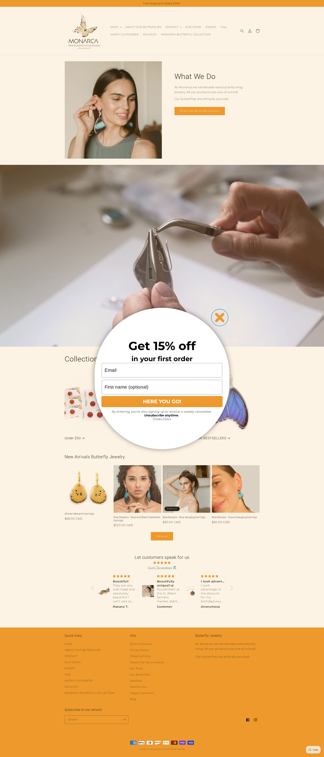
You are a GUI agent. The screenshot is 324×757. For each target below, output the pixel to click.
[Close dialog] (219, 317)
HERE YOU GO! (162, 401)
